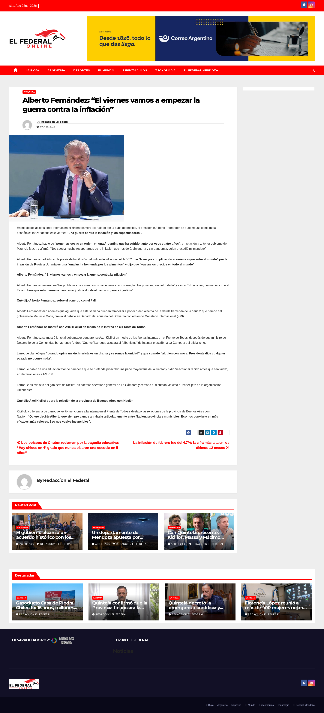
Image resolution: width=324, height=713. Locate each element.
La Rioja (32, 70)
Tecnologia (165, 70)
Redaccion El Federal (54, 122)
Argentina (56, 70)
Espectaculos (134, 70)
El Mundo (106, 70)
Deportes (81, 70)
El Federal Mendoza (201, 70)
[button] (313, 70)
